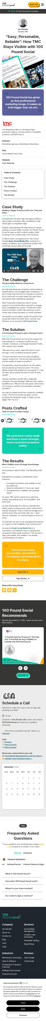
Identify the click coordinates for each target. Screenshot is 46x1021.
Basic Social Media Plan (22, 528)
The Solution (9, 186)
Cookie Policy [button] (30, 993)
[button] (2, 420)
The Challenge (10, 182)
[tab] (17, 853)
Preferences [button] (37, 996)
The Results (9, 195)
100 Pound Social (30, 321)
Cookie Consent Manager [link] (10, 983)
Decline (23, 1009)
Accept (23, 1003)
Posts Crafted (10, 191)
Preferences (23, 1015)
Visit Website (8, 163)
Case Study (9, 178)
